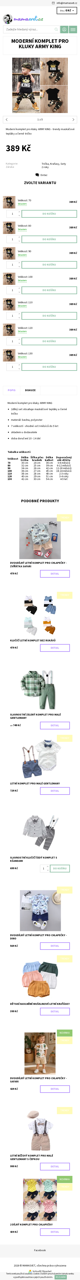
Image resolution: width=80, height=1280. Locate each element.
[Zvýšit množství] (20, 212)
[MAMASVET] (40, 19)
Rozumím (61, 1277)
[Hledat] (56, 29)
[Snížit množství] (20, 216)
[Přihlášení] (64, 29)
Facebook (40, 1250)
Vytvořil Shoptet (42, 1271)
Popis (12, 390)
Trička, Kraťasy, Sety (54, 164)
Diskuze (30, 390)
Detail (55, 574)
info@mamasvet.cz (67, 3)
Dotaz (44, 175)
